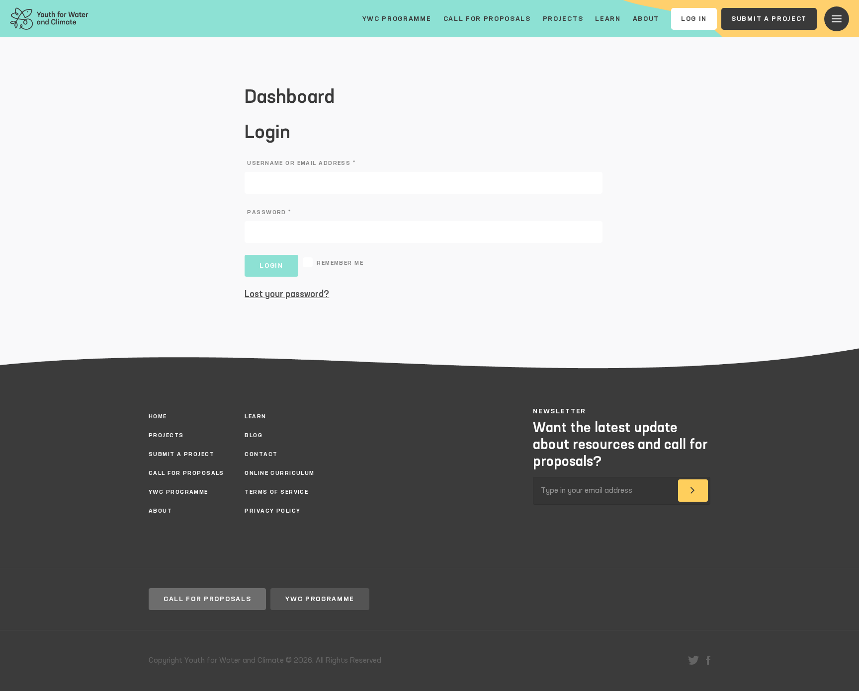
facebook (708, 660)
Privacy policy (272, 511)
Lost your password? (287, 294)
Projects (563, 18)
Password (269, 213)
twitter (693, 660)
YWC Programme (396, 18)
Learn (607, 18)
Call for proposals (487, 18)
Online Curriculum (279, 473)
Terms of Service (276, 492)
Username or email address (301, 163)
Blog (253, 436)
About (646, 18)
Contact (261, 455)
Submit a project (769, 18)
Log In (694, 18)
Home (158, 417)
